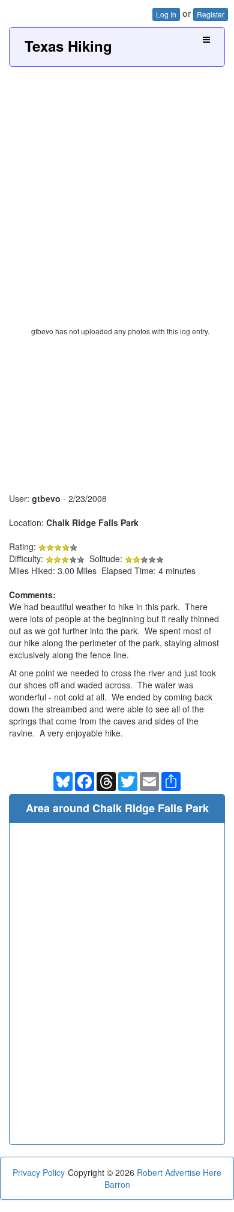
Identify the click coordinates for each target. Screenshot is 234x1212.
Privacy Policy (39, 1172)
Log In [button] (166, 14)
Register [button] (210, 14)
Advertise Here (193, 1172)
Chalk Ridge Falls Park (92, 522)
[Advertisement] (117, 190)
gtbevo (46, 498)
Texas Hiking (68, 45)
